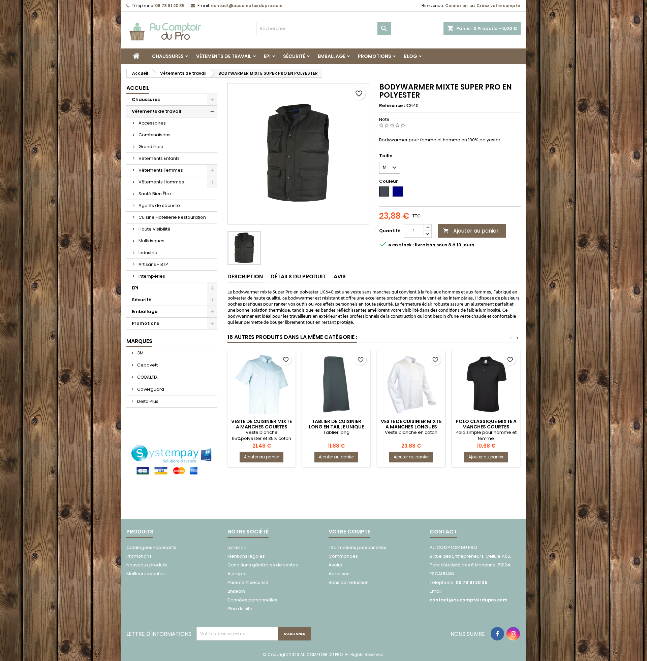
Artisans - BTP (153, 264)
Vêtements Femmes (160, 170)
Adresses (339, 573)
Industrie (147, 252)
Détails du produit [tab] (298, 276)
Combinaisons (154, 135)
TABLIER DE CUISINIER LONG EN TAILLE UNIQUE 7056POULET (336, 427)
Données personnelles (252, 600)
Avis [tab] (340, 276)
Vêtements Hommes (161, 182)
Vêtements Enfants (159, 158)
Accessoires (152, 123)
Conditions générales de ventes (262, 565)
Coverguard (150, 389)
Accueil (137, 88)
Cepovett (147, 365)
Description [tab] (245, 276)
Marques (139, 341)
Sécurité (294, 56)
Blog (410, 56)
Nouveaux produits (146, 565)
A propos (237, 573)
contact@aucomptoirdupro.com (246, 5)
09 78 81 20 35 (170, 5)
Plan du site (239, 608)
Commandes (343, 556)
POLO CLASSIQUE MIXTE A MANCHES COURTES (486, 424)
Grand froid (150, 146)
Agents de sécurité (159, 205)
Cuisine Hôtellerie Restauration (172, 217)
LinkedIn (236, 591)
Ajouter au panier (471, 231)
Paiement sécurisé (248, 582)
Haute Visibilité (154, 229)
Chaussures (168, 56)
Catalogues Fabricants (151, 547)
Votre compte (349, 531)
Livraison (236, 547)
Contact (443, 531)
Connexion (456, 5)
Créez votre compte (498, 5)
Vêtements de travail (223, 56)
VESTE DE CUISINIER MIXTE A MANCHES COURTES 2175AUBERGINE (261, 427)
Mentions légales (246, 556)
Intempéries (151, 276)
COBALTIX (147, 377)
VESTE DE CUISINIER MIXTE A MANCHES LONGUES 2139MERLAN (411, 427)
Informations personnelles (357, 547)
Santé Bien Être (154, 193)
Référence (391, 106)
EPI (267, 56)
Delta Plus (147, 401)
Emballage (331, 56)
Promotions (374, 56)
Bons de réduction (349, 582)
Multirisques (151, 241)
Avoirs (335, 565)
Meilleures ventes (145, 573)
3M (140, 353)
